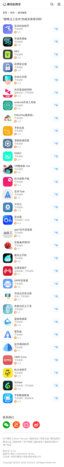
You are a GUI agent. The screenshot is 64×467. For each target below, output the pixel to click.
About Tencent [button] (20, 438)
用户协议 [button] (7, 445)
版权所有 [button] (17, 442)
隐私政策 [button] (38, 442)
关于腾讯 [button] (7, 438)
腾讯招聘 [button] (55, 438)
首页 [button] (5, 12)
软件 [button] (12, 12)
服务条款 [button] (34, 438)
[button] (12, 4)
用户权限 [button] (28, 442)
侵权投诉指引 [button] (50, 442)
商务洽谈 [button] (44, 438)
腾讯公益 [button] (7, 442)
